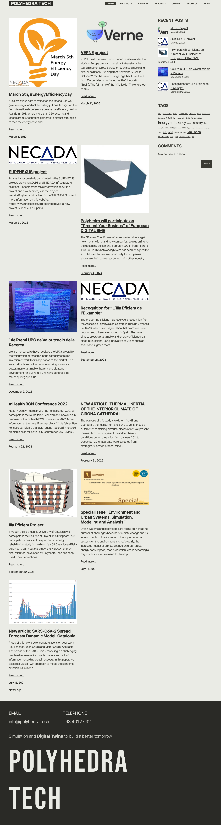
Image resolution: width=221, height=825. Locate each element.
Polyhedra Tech (31, 3)
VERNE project (94, 52)
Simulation (194, 132)
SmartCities (163, 136)
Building (175, 114)
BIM (159, 113)
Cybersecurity (181, 118)
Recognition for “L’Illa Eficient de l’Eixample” (111, 310)
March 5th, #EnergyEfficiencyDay (40, 94)
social (171, 137)
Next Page (15, 690)
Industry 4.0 (199, 123)
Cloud (199, 114)
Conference (161, 118)
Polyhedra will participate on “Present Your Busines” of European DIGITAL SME (115, 225)
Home (111, 3)
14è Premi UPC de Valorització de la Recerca (42, 342)
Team (207, 3)
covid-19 (170, 117)
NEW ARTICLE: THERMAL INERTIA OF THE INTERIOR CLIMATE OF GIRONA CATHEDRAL (113, 409)
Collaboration (206, 114)
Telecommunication (184, 137)
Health (189, 123)
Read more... (16, 129)
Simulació (183, 132)
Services (143, 3)
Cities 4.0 (192, 114)
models (173, 127)
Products (126, 3)
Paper (188, 128)
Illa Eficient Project (26, 525)
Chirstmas (183, 113)
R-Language (199, 128)
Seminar (176, 132)
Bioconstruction (167, 114)
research (206, 128)
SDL (160, 132)
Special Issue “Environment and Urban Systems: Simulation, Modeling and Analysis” (111, 517)
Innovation (161, 128)
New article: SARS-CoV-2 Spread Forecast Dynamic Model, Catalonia (42, 633)
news (179, 128)
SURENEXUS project (28, 171)
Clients (176, 3)
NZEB (184, 128)
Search (207, 163)
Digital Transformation (194, 118)
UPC (193, 137)
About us (192, 3)
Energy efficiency (172, 122)
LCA (167, 128)
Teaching (160, 3)
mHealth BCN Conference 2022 (38, 404)
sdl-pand (168, 132)
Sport (176, 137)
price (193, 128)
